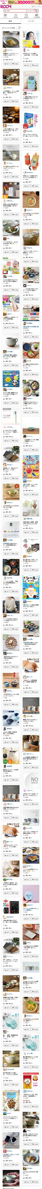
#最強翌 (28, 910)
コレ (7, 63)
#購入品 (25, 484)
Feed (5, 15)
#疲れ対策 (26, 326)
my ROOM (36, 15)
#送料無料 (6, 355)
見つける (16, 15)
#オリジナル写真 (28, 908)
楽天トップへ (36, 6)
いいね (16, 63)
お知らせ (26, 15)
